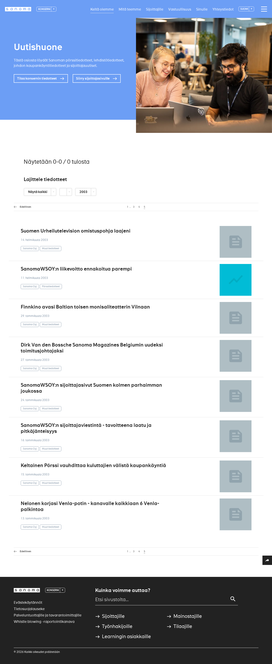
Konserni (44, 9)
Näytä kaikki (38, 192)
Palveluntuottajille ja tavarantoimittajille (47, 615)
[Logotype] (27, 590)
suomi (244, 8)
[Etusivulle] (18, 9)
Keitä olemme (102, 9)
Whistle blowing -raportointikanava (44, 621)
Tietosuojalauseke (29, 609)
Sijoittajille (154, 9)
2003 (83, 192)
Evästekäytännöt (28, 602)
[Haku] (233, 599)
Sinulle (201, 9)
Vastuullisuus (179, 9)
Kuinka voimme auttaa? (122, 590)
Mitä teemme (130, 9)
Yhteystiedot (223, 9)
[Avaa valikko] (263, 9)
